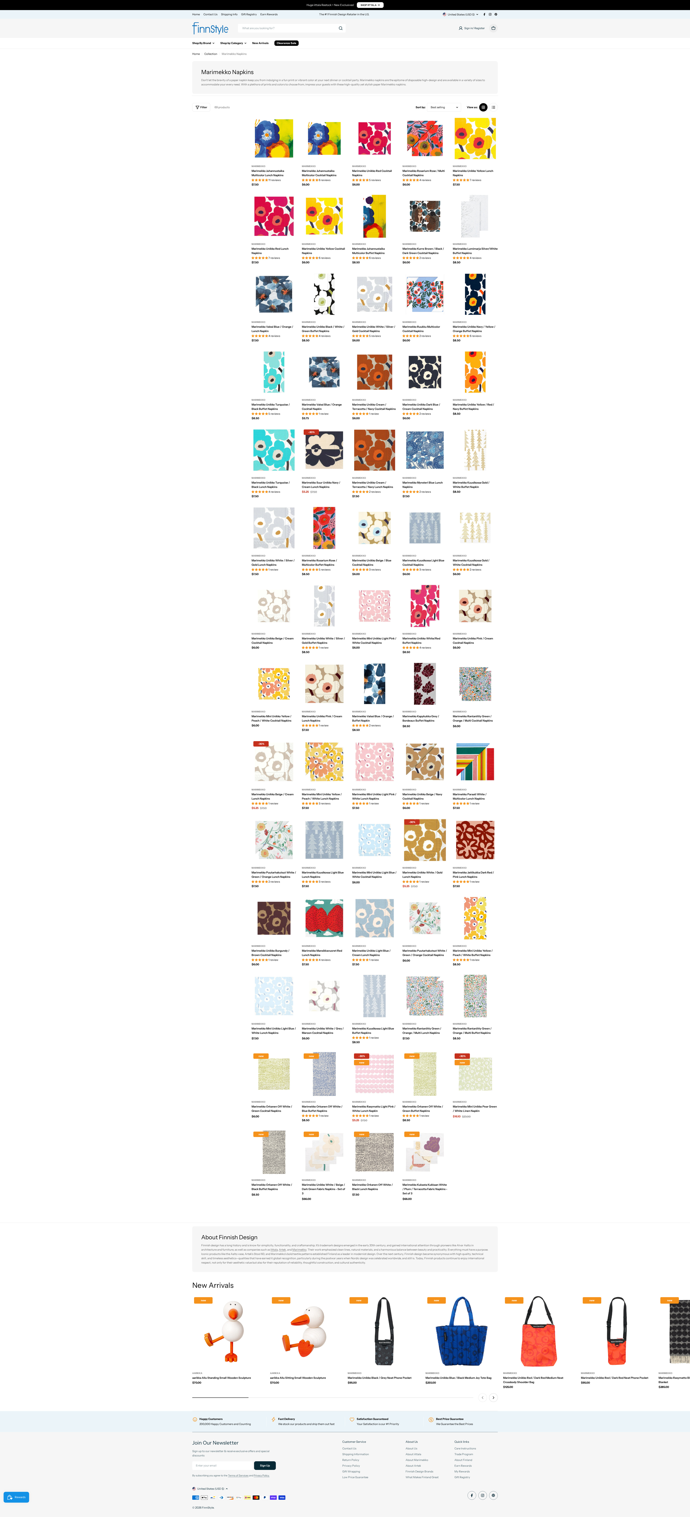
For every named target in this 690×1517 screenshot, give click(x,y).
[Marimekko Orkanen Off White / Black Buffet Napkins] (274, 1152)
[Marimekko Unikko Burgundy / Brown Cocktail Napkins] (274, 918)
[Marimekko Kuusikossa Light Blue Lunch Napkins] (324, 840)
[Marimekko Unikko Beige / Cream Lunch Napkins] (274, 761)
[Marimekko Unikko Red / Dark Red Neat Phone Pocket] (617, 1331)
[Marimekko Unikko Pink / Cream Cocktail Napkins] (475, 606)
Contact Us (210, 14)
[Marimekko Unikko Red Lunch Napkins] (274, 216)
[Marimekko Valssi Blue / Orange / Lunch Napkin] (274, 294)
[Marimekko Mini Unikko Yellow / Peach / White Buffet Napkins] (475, 918)
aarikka (197, 1373)
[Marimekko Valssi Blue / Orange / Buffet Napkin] (374, 683)
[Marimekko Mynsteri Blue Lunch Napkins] (424, 450)
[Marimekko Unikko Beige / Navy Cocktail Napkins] (424, 761)
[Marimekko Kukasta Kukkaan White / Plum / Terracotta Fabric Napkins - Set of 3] (424, 1152)
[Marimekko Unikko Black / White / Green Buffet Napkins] (324, 294)
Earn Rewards (269, 14)
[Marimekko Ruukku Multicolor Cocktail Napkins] (424, 294)
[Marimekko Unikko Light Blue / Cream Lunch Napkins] (374, 918)
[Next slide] (493, 1397)
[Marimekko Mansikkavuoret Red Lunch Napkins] (324, 918)
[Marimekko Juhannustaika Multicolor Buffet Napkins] (374, 216)
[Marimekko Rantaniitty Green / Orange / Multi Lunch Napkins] (424, 996)
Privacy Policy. (262, 1475)
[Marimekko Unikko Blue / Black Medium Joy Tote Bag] (462, 1331)
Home (196, 14)
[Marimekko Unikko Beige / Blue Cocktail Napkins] (374, 527)
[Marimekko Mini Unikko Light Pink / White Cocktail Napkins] (374, 606)
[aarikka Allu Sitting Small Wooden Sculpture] (306, 1331)
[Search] (341, 28)
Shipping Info (229, 14)
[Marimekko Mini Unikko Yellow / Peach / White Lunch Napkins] (324, 761)
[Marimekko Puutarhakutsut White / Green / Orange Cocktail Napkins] (424, 918)
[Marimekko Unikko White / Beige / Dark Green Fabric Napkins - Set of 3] (324, 1152)
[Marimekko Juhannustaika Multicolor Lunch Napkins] (274, 138)
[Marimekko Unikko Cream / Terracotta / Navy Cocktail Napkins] (374, 372)
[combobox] (292, 28)
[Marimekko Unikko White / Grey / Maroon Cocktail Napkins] (324, 996)
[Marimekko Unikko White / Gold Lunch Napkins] (424, 840)
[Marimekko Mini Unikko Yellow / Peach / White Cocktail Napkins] (274, 683)
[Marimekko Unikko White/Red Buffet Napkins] (424, 606)
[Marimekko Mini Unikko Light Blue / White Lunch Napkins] (274, 996)
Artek (282, 1249)
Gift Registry (249, 14)
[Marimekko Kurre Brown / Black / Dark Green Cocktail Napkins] (424, 216)
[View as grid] (483, 107)
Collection (210, 54)
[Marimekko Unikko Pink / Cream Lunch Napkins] (324, 683)
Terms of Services (238, 1475)
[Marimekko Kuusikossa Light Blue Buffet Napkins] (374, 996)
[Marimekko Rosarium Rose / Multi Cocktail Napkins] (424, 138)
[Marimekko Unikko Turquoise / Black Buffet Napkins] (274, 372)
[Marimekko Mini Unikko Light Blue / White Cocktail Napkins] (374, 840)
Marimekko (258, 166)
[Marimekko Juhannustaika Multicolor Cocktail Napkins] (324, 138)
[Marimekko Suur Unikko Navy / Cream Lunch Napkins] (324, 450)
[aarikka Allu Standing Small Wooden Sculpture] (228, 1331)
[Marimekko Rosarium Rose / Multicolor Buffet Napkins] (324, 527)
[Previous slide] (482, 1397)
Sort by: (421, 107)
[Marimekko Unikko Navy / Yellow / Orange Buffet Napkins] (475, 294)
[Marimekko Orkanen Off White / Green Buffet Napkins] (424, 1074)
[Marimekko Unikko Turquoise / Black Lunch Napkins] (274, 450)
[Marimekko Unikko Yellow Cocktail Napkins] (324, 216)
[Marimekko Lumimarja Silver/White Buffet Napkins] (475, 216)
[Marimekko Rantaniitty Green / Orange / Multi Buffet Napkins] (475, 996)
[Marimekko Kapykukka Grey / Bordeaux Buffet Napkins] (424, 683)
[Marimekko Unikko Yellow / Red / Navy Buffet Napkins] (475, 372)
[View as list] (493, 107)
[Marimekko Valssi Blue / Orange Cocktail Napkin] (324, 372)
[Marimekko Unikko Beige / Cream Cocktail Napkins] (274, 606)
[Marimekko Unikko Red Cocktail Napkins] (374, 138)
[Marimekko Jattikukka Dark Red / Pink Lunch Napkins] (475, 840)
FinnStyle (208, 1507)
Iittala (274, 1249)
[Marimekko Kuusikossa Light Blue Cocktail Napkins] (424, 527)
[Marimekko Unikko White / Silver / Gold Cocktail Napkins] (374, 294)
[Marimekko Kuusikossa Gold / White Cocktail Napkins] (475, 527)
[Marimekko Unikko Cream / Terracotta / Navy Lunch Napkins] (374, 450)
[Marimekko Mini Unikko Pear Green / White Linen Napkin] (475, 1074)
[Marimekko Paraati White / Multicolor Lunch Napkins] (475, 761)
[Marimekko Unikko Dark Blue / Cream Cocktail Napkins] (424, 372)
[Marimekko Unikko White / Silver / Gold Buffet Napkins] (324, 606)
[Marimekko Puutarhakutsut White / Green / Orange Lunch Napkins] (274, 840)
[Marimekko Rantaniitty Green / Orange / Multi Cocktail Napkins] (475, 683)
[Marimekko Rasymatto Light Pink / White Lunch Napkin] (374, 1074)
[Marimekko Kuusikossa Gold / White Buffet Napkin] (475, 450)
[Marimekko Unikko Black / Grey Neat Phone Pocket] (384, 1331)
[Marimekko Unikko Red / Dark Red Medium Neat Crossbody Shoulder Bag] (539, 1331)
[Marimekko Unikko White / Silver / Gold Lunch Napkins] (274, 527)
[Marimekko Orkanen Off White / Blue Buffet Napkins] (324, 1074)
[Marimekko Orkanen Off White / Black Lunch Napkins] (374, 1152)
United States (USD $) (461, 14)
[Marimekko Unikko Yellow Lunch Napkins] (475, 138)
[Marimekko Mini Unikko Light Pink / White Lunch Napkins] (374, 761)
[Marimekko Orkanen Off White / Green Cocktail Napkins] (274, 1074)
